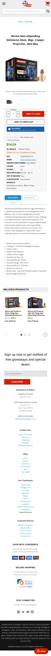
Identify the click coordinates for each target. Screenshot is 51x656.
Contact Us (25, 536)
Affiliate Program (25, 445)
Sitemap (25, 443)
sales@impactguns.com (25, 419)
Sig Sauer (25, 493)
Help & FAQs (25, 528)
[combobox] (24, 11)
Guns (25, 458)
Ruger (25, 496)
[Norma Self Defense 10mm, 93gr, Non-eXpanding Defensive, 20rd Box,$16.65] (14, 302)
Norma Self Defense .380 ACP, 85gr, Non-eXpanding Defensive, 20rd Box (36, 314)
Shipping (25, 440)
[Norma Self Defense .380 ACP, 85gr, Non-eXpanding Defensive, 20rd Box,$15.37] (36, 302)
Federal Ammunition (25, 507)
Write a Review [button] (13, 140)
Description (13, 197)
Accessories (25, 466)
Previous (6, 335)
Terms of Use (25, 531)
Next (45, 335)
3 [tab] (30, 335)
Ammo (25, 461)
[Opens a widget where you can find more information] (41, 651)
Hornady (25, 490)
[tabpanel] (14, 312)
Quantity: (14, 110)
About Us (25, 437)
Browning (25, 485)
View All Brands (25, 512)
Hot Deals (25, 472)
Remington (25, 509)
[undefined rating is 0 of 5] (13, 137)
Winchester (25, 501)
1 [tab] (21, 335)
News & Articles (25, 434)
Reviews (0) (29, 197)
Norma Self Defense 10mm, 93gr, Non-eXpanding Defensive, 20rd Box (13, 314)
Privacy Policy (25, 533)
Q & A (13, 202)
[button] (25, 583)
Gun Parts (25, 464)
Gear (25, 469)
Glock (25, 498)
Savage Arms (25, 487)
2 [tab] (25, 335)
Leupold (25, 504)
